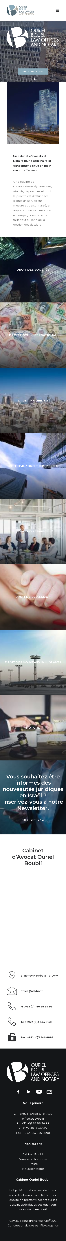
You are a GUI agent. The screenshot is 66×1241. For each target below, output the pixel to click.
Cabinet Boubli (33, 1154)
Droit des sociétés (33, 269)
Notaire (33, 727)
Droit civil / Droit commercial (33, 466)
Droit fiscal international (33, 335)
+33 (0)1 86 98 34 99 (35, 1123)
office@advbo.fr (33, 1118)
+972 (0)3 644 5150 (36, 1128)
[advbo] (20, 10)
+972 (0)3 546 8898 (36, 1132)
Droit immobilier (33, 400)
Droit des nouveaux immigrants (33, 662)
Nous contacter (33, 1168)
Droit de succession (33, 597)
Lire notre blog (33, 72)
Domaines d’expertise (33, 1159)
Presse (33, 1164)
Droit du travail (32, 531)
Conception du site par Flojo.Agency (33, 1225)
